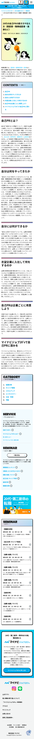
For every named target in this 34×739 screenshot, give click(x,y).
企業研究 (26, 137)
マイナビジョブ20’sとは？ (11, 434)
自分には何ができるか (12, 97)
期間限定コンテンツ (9, 467)
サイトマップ (6, 710)
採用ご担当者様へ (7, 717)
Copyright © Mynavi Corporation (14, 735)
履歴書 (13, 68)
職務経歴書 (19, 68)
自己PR (7, 91)
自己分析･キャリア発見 (10, 478)
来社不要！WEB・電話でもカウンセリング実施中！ (17, 7)
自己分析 (6, 137)
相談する (25, 512)
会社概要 (9, 725)
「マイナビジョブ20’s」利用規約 (12, 702)
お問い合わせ (6, 714)
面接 (25, 68)
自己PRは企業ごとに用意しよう (15, 103)
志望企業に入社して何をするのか (16, 100)
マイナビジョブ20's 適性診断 (11, 440)
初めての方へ (7, 430)
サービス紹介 (16, 725)
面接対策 (5, 482)
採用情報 (11, 727)
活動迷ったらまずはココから (11, 471)
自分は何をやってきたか (13, 94)
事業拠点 (24, 725)
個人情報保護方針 (20, 727)
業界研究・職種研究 (16, 137)
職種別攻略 (6, 486)
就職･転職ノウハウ (8, 475)
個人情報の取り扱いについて (11, 698)
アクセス (5, 706)
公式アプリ (5, 694)
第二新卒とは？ (7, 437)
